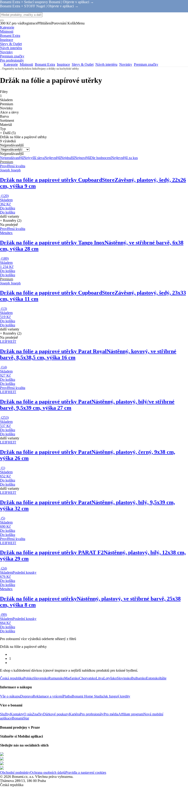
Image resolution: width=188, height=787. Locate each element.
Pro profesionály (92, 714)
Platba (67, 696)
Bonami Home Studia (87, 696)
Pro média (111, 714)
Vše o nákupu (10, 696)
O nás (28, 714)
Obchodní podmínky (15, 772)
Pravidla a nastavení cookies (85, 772)
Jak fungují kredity (116, 696)
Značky (37, 714)
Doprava (26, 696)
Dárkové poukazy (56, 714)
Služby (5, 714)
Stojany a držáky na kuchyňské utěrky (58, 68)
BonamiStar (20, 718)
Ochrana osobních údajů (47, 772)
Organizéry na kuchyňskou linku (20, 68)
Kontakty (17, 714)
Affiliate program (130, 714)
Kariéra (74, 714)
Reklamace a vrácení (48, 696)
